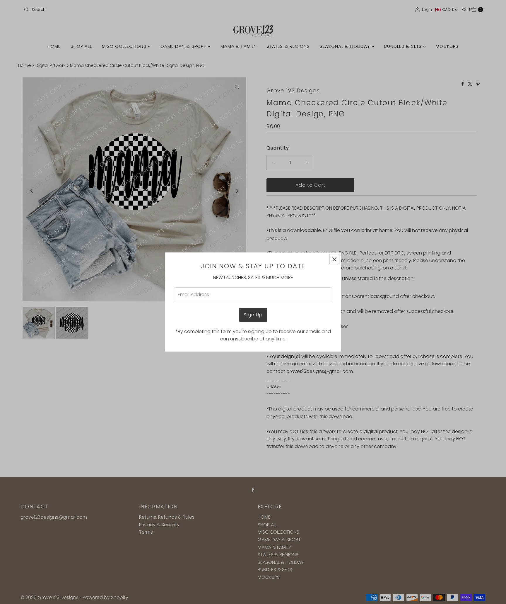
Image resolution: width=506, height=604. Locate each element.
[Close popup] (334, 259)
